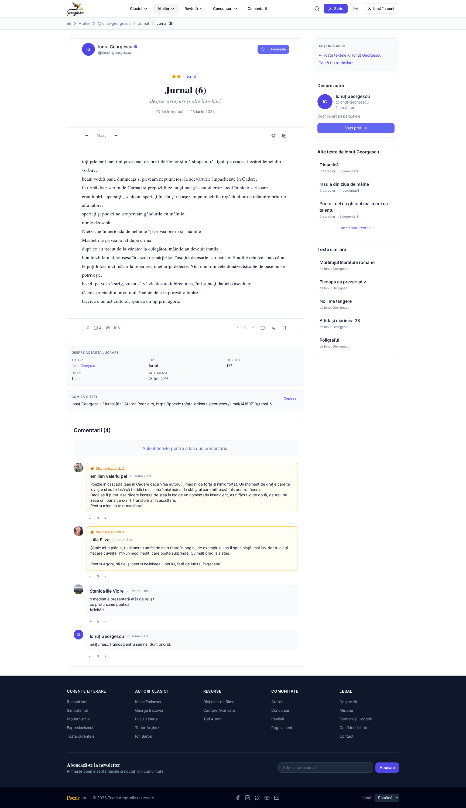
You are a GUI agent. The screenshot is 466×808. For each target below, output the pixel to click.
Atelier (163, 8)
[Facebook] (238, 797)
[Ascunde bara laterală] (284, 135)
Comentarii (257, 8)
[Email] (276, 797)
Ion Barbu (143, 736)
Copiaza (290, 398)
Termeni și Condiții (356, 719)
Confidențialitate (354, 727)
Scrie (338, 8)
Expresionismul (80, 727)
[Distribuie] (273, 328)
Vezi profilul (356, 128)
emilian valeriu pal (108, 476)
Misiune (346, 710)
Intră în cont (384, 8)
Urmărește (277, 49)
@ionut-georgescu (114, 23)
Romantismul (78, 701)
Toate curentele (80, 736)
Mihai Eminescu (148, 701)
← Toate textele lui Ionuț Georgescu (349, 55)
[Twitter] (257, 797)
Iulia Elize (99, 539)
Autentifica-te (156, 448)
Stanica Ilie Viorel (107, 591)
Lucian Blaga (146, 719)
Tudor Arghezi (147, 727)
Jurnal (143, 23)
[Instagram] (247, 797)
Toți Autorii (212, 719)
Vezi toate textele (356, 227)
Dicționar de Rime (218, 701)
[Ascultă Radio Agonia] (355, 8)
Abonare (387, 767)
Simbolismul (77, 710)
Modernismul (78, 719)
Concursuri (222, 8)
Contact (347, 736)
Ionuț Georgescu (84, 365)
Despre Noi (349, 701)
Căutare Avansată (219, 710)
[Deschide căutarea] (317, 8)
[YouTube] (267, 797)
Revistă (191, 8)
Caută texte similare (336, 62)
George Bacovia (149, 710)
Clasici (136, 8)
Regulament (281, 727)
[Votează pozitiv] (238, 328)
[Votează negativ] (253, 328)
